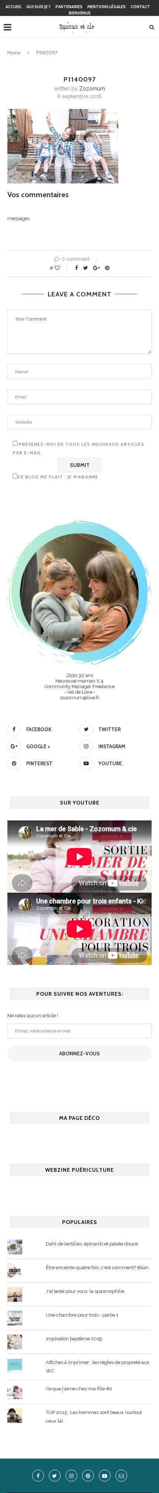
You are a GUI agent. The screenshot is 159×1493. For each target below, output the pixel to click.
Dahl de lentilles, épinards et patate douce (92, 1244)
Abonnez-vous (79, 1053)
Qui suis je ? (38, 6)
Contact (140, 6)
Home (14, 53)
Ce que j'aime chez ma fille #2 (79, 1388)
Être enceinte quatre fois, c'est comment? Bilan (97, 1267)
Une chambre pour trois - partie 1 (82, 1315)
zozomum (92, 89)
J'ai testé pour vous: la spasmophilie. (85, 1291)
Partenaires (68, 6)
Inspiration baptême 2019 (74, 1338)
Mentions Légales (106, 6)
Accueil (13, 6)
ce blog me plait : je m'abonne (57, 477)
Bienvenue (80, 13)
